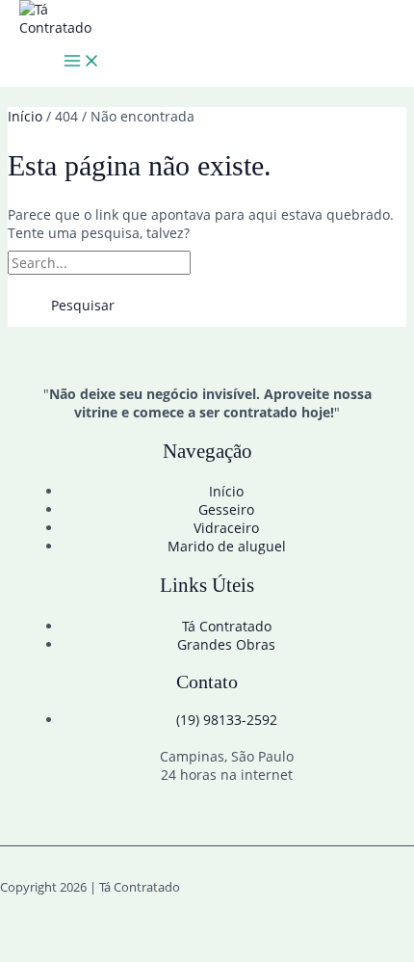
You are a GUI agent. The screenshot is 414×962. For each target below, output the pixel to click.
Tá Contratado (227, 626)
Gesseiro (226, 509)
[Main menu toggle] (81, 62)
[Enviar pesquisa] (237, 263)
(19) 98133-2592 (226, 719)
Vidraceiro (226, 528)
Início (226, 491)
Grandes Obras (226, 644)
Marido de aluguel (227, 546)
